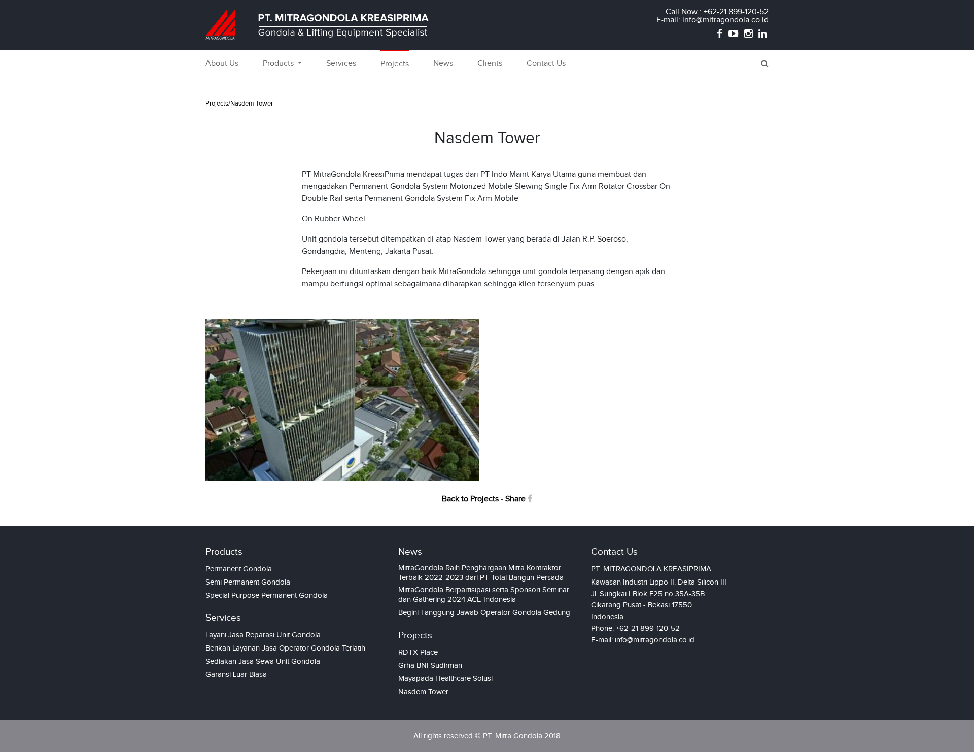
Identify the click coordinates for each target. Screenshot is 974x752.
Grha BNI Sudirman (430, 665)
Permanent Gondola (238, 568)
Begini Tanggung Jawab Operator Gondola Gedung (484, 612)
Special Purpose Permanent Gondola (266, 595)
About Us (221, 64)
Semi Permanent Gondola (247, 582)
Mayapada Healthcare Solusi (445, 678)
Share (516, 499)
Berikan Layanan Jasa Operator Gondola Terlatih (285, 648)
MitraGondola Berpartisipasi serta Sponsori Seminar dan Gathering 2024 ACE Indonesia (483, 594)
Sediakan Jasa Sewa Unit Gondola (262, 661)
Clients (489, 64)
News (443, 64)
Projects (394, 64)
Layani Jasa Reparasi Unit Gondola (263, 634)
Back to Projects (470, 499)
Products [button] (279, 64)
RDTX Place (418, 652)
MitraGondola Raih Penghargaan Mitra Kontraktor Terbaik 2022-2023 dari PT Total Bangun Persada (481, 572)
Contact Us (546, 64)
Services (341, 64)
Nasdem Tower (423, 691)
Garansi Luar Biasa (236, 674)
